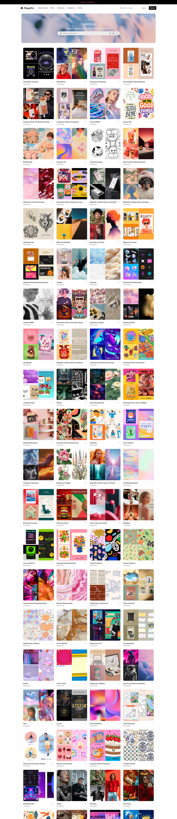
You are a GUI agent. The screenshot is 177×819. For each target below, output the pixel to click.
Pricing (79, 8)
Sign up (152, 8)
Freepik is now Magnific (87, 2)
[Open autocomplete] (60, 33)
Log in (144, 8)
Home (84, 20)
